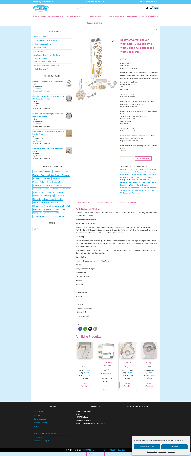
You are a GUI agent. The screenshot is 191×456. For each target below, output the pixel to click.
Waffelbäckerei (125, 193)
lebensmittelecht (39, 192)
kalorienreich (133, 182)
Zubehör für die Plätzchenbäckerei (142, 177)
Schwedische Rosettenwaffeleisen (143, 188)
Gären (35, 182)
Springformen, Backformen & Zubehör (141, 16)
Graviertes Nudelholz (59, 179)
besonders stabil (45, 172)
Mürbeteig (37, 199)
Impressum (171, 452)
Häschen (59, 185)
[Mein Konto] (147, 8)
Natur (52, 199)
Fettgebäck (124, 182)
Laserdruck (66, 189)
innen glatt (37, 189)
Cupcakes (65, 175)
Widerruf (37, 426)
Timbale (151, 190)
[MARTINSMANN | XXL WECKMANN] (154, 31)
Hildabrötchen (58, 182)
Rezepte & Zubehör (94, 23)
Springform (37, 213)
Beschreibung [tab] (83, 202)
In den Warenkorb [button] (85, 385)
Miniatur (36, 196)
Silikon (63, 209)
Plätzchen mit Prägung (41, 206)
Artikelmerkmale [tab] (105, 202)
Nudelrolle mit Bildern (41, 203)
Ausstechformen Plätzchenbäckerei (47, 16)
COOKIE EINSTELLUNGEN (116, 450)
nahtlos (45, 199)
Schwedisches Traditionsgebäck (131, 190)
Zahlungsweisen (40, 419)
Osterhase (54, 203)
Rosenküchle (124, 185)
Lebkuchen (51, 192)
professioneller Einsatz (60, 206)
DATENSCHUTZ (97, 450)
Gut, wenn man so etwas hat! (45, 62)
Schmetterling (125, 188)
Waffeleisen (136, 193)
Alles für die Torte (97, 16)
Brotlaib (36, 175)
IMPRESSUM (86, 450)
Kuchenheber (55, 189)
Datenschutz (162, 452)
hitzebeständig (38, 185)
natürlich (59, 199)
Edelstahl (36, 179)
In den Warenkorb (143, 158)
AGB (105, 450)
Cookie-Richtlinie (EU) (41, 441)
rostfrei (56, 209)
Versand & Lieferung (41, 423)
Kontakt (37, 415)
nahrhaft (154, 182)
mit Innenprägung (47, 196)
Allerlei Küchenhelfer (41, 69)
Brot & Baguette (115, 16)
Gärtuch (42, 182)
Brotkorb (65, 172)
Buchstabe (45, 175)
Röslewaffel (144, 185)
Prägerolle (37, 209)
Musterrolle (60, 196)
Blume (133, 180)
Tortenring (62, 216)
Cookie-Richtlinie (152, 452)
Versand (126, 65)
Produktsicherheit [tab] (128, 202)
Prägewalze (47, 209)
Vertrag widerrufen (95, 454)
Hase (49, 182)
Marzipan (60, 192)
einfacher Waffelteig (143, 180)
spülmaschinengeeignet (42, 216)
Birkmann (56, 172)
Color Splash (55, 175)
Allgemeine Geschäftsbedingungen (46, 433)
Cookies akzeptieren (147, 447)
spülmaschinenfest (51, 213)
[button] (113, 41)
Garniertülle (46, 179)
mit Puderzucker (144, 182)
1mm (35, 172)
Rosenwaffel (134, 185)
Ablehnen (174, 447)
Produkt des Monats (39, 37)
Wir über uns (38, 412)
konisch (46, 189)
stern (145, 190)
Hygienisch (50, 185)
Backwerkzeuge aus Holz (75, 16)
